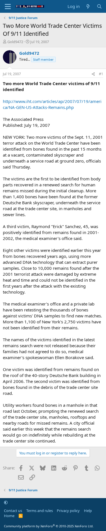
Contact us (13, 510)
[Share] (93, 74)
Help (88, 510)
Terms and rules (39, 510)
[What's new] (88, 6)
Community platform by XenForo (49, 526)
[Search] (99, 6)
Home (9, 515)
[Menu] (7, 6)
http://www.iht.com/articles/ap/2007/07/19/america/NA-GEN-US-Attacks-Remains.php (52, 104)
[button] (6, 502)
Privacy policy (68, 510)
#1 (101, 73)
